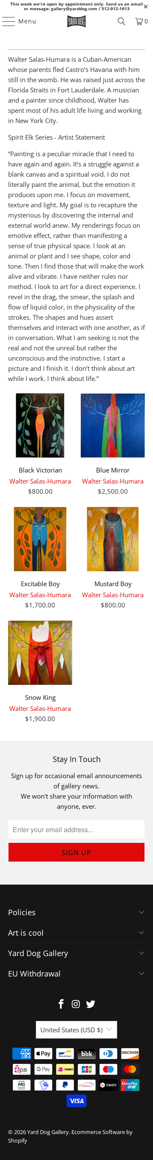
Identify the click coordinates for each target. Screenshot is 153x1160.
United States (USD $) (71, 1029)
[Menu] (4, 21)
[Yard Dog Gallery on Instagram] (76, 1004)
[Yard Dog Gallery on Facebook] (61, 1004)
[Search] (121, 21)
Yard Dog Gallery (48, 1132)
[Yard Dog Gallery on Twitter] (91, 1004)
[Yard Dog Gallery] (76, 21)
